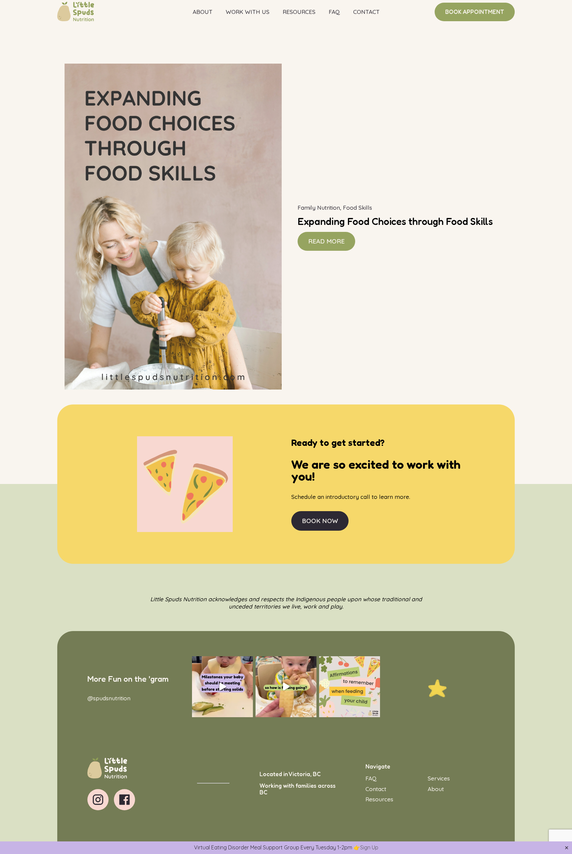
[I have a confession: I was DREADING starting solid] (286, 686)
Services (439, 778)
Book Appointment (474, 11)
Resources (299, 11)
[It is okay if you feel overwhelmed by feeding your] (349, 686)
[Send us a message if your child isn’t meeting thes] (222, 686)
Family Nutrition (319, 207)
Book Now (320, 521)
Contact (366, 11)
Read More (326, 241)
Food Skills (357, 207)
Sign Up (369, 847)
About (203, 11)
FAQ (334, 11)
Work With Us (247, 11)
